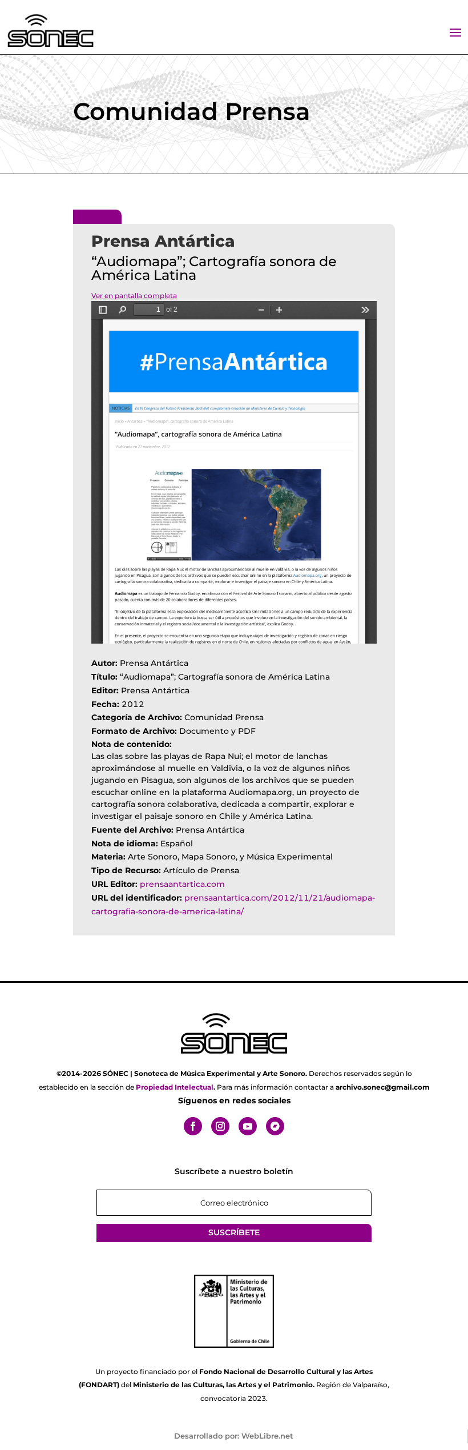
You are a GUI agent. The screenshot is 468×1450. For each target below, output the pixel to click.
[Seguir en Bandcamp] (275, 1126)
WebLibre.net (267, 1435)
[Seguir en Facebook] (193, 1126)
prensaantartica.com (182, 884)
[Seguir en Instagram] (220, 1126)
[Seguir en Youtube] (248, 1126)
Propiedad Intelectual (174, 1087)
